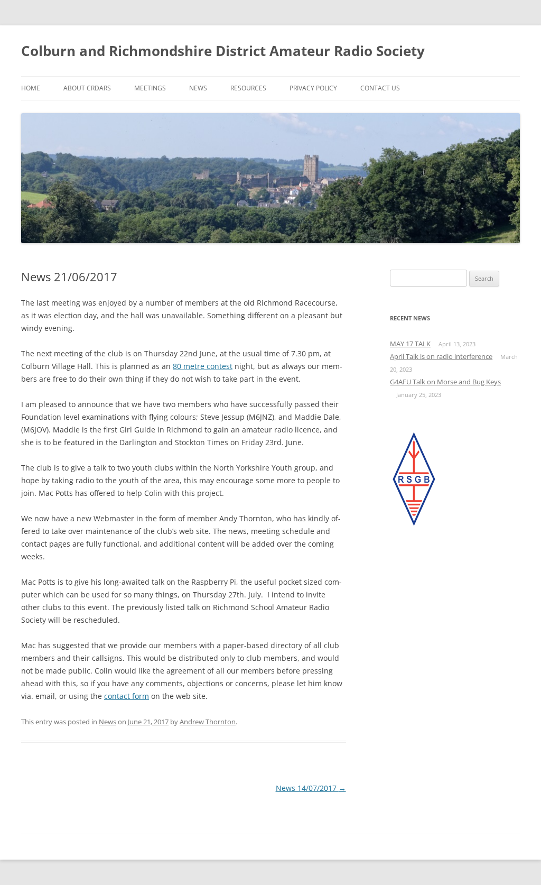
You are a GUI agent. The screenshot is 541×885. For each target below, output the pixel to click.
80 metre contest (202, 366)
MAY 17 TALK (410, 343)
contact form (126, 696)
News (198, 88)
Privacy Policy (313, 88)
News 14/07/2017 (311, 788)
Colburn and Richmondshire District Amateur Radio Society (223, 50)
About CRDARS (87, 88)
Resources (248, 88)
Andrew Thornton (208, 721)
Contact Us (380, 88)
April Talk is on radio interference (441, 356)
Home (30, 88)
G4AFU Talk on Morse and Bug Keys (445, 381)
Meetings (150, 88)
